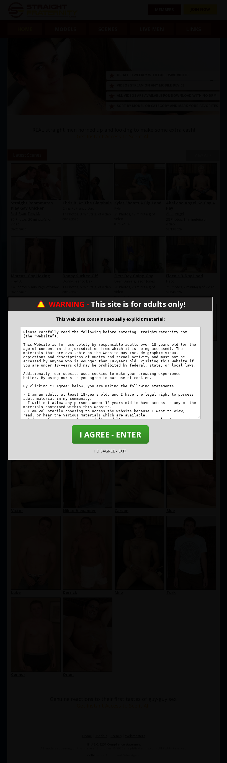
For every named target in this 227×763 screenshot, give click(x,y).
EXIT (122, 451)
